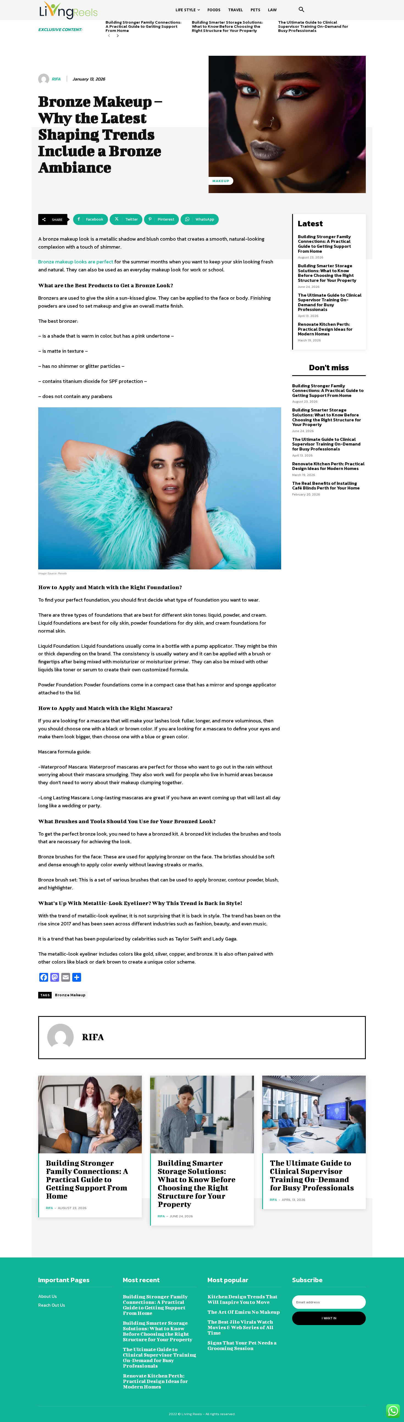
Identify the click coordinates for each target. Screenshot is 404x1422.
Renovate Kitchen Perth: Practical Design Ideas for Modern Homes (325, 329)
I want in (329, 1318)
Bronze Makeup (70, 995)
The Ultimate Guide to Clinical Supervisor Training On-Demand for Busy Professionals (313, 26)
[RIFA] (44, 79)
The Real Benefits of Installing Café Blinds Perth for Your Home (326, 485)
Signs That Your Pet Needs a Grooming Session (241, 1345)
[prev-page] (109, 35)
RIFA (56, 79)
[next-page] (117, 35)
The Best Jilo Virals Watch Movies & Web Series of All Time (240, 1327)
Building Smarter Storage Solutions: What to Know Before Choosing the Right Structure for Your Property (227, 26)
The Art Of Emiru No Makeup (243, 1312)
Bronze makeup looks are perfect (75, 261)
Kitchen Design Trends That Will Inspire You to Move (242, 1299)
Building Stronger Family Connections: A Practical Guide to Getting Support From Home (143, 26)
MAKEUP (220, 180)
